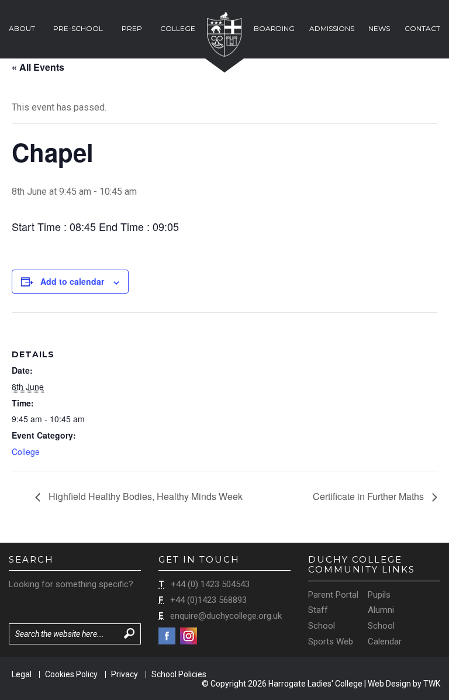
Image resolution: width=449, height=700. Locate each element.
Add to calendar (72, 281)
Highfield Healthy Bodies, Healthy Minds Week (144, 496)
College (26, 451)
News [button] (379, 28)
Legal (22, 674)
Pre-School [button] (78, 28)
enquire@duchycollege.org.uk (226, 616)
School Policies (178, 674)
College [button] (177, 28)
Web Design (389, 683)
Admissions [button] (331, 28)
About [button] (22, 28)
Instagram (188, 635)
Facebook (166, 635)
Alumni (381, 610)
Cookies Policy (71, 674)
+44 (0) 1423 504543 (210, 584)
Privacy (124, 674)
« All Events (38, 67)
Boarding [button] (274, 28)
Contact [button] (422, 28)
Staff (318, 610)
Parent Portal (333, 594)
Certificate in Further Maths (369, 496)
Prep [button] (132, 28)
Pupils (379, 594)
